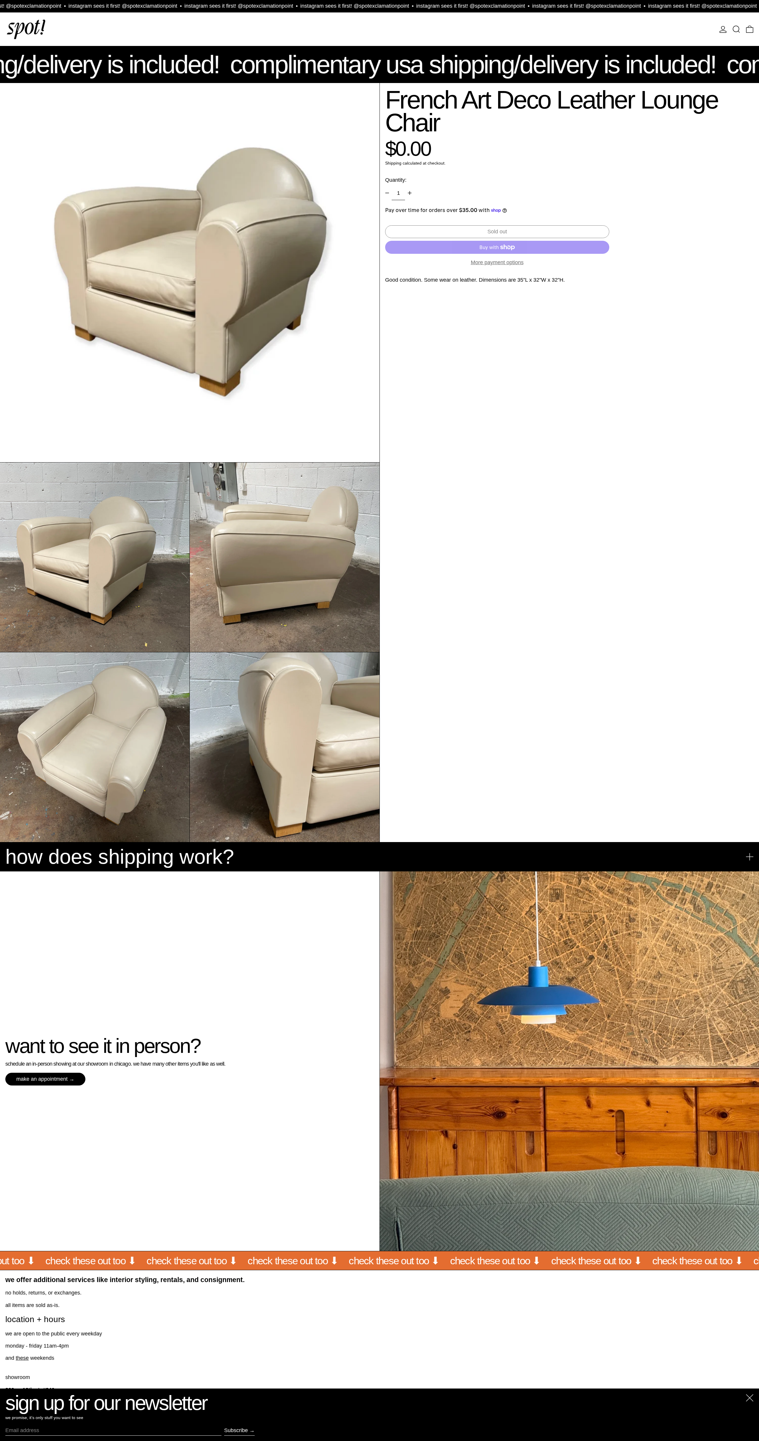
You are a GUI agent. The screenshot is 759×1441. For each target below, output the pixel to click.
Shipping (393, 163)
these (22, 1358)
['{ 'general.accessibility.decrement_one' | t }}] (387, 193)
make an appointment (42, 1079)
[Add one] (409, 193)
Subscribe (236, 1430)
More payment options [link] (497, 262)
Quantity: (395, 180)
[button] (736, 29)
